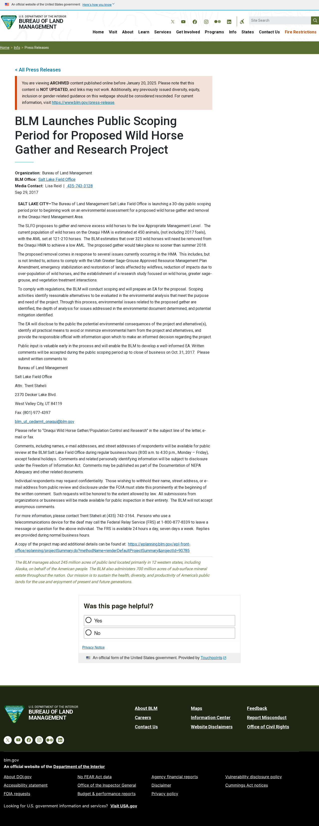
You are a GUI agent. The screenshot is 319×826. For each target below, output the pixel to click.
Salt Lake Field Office (57, 179)
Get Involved (188, 32)
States (247, 32)
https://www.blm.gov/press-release (83, 102)
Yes (98, 620)
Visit (113, 32)
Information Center (211, 717)
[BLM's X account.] (172, 18)
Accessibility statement (26, 785)
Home (98, 32)
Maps (196, 708)
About (127, 32)
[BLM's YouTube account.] (183, 21)
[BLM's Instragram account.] (206, 21)
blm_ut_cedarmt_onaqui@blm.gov (44, 421)
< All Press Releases (38, 70)
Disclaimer (161, 785)
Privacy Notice (93, 647)
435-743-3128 (79, 186)
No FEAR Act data (95, 776)
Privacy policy (165, 793)
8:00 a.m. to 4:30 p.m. (158, 452)
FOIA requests (17, 793)
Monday (184, 452)
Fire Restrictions (301, 32)
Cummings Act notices (246, 785)
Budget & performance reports (107, 793)
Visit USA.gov (123, 805)
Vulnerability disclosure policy (253, 776)
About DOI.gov (18, 776)
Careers (143, 717)
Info (233, 32)
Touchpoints (211, 657)
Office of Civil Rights (268, 726)
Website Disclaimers (212, 726)
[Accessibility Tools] (242, 21)
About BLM (146, 708)
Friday (201, 452)
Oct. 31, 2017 (182, 352)
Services (162, 32)
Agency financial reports (175, 776)
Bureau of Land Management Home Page (38, 22)
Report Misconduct (267, 717)
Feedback (257, 708)
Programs (214, 32)
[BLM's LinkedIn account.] (229, 21)
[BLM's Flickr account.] (218, 18)
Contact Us (269, 32)
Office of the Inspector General (107, 785)
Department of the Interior (79, 766)
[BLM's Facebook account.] (195, 21)
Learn (143, 32)
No (97, 632)
